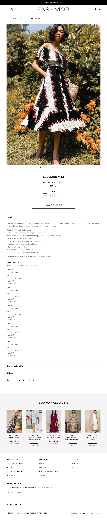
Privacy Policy (94, 513)
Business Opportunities (48, 471)
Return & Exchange (14, 471)
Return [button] (10, 373)
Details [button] (10, 217)
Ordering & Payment (15, 464)
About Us (42, 464)
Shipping (10, 468)
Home (9, 19)
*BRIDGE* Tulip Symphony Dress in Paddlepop (34, 438)
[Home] (53, 9)
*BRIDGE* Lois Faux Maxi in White (92, 438)
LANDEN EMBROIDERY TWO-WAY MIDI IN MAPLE (73, 438)
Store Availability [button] (15, 366)
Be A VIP (75, 464)
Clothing (16, 19)
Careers (42, 468)
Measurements (13, 262)
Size (53, 191)
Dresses (24, 19)
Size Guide (11, 475)
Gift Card (76, 468)
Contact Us (43, 475)
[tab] (53, 217)
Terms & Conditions (77, 513)
